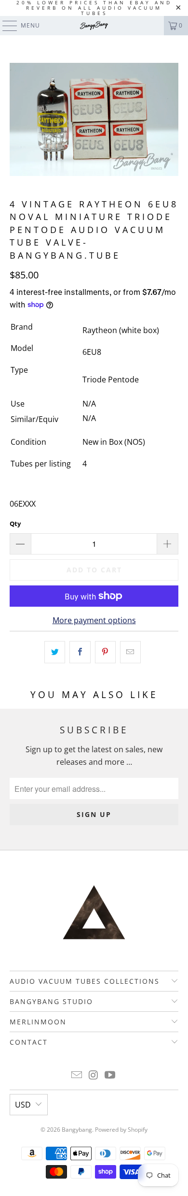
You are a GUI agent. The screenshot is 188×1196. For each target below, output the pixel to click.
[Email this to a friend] (130, 652)
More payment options (94, 620)
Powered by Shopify (121, 1129)
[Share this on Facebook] (79, 652)
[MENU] (5, 25)
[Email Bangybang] (76, 1075)
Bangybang (77, 1129)
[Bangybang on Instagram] (93, 1075)
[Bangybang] (94, 25)
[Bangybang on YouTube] (110, 1075)
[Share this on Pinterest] (105, 652)
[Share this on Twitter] (54, 652)
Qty (15, 523)
